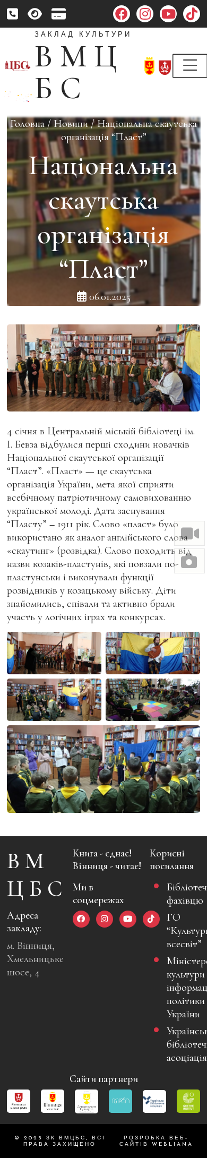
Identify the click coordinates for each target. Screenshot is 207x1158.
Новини (71, 123)
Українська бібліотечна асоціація (179, 1044)
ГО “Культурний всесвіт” (179, 930)
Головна (27, 123)
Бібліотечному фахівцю (179, 893)
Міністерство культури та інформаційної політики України (179, 987)
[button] (189, 533)
